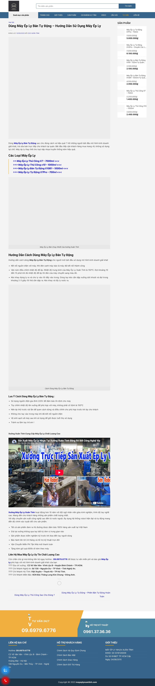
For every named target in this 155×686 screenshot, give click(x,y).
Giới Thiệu (58, 15)
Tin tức (11, 22)
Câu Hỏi (114, 15)
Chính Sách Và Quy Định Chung (71, 650)
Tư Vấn (126, 15)
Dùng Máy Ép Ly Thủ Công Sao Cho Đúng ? (34, 595)
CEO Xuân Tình (33, 33)
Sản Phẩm (71, 15)
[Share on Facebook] (59, 583)
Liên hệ (136, 15)
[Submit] (127, 6)
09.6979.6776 (39, 630)
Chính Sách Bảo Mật (66, 655)
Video (103, 15)
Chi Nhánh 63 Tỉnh (89, 15)
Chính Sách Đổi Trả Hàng (68, 664)
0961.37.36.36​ (97, 631)
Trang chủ (45, 15)
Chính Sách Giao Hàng (67, 660)
